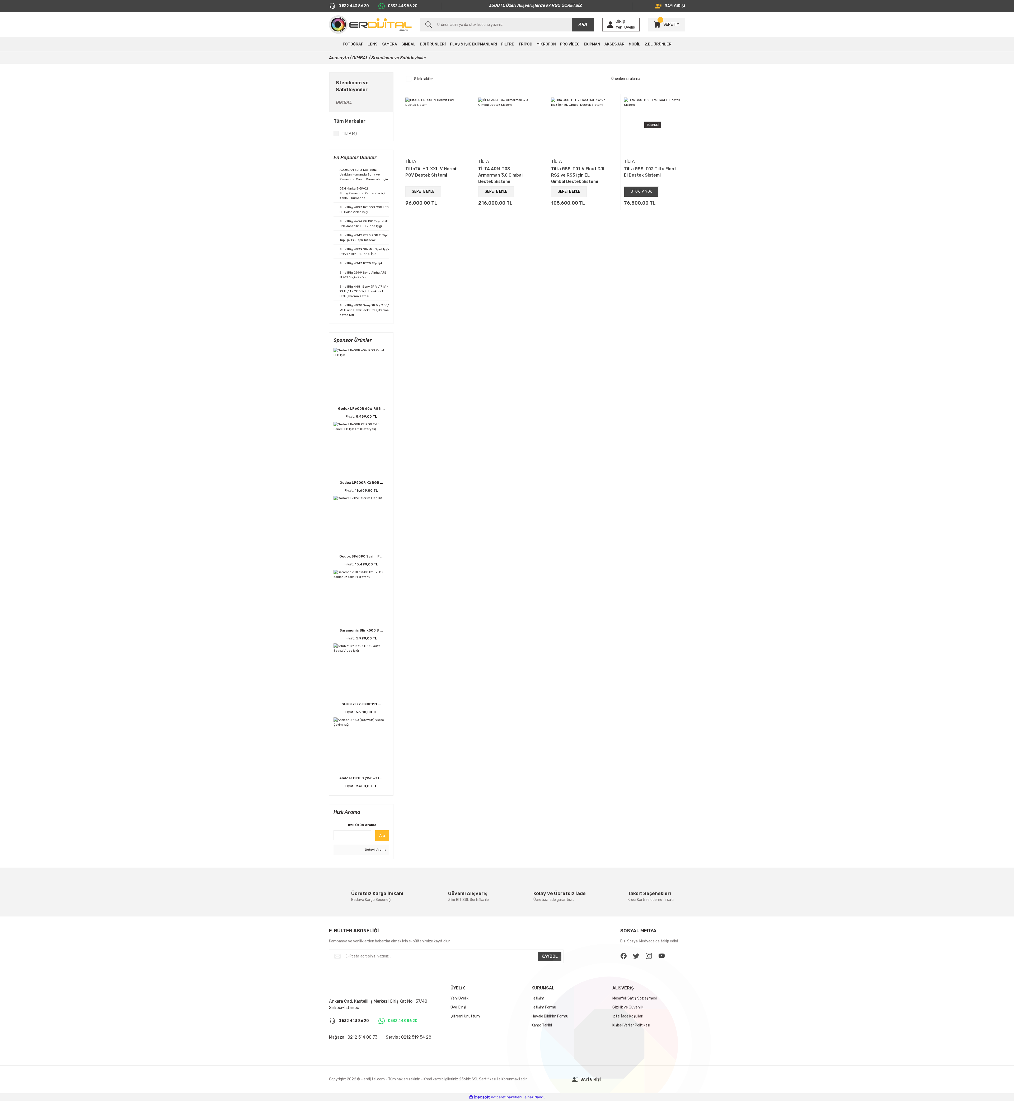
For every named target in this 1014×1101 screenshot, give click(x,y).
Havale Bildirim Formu (550, 1016)
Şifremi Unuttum (465, 1016)
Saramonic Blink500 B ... (361, 630)
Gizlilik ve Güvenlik (627, 1007)
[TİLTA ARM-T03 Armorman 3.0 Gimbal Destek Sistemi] (507, 126)
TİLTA (410, 161)
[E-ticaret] (506, 1097)
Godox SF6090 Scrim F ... (361, 556)
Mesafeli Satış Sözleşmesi (634, 998)
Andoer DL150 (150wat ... (361, 778)
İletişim (538, 998)
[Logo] (370, 24)
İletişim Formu (544, 1007)
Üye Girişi (458, 1007)
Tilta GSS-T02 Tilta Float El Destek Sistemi (650, 172)
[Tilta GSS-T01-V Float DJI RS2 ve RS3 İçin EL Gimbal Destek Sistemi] (580, 126)
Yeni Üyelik (625, 27)
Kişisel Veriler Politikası (631, 1025)
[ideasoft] (479, 1097)
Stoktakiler (423, 79)
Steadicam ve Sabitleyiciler (398, 57)
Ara (382, 835)
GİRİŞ (620, 21)
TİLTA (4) (349, 133)
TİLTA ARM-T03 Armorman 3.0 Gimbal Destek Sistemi (500, 175)
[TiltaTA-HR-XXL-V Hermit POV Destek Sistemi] (434, 126)
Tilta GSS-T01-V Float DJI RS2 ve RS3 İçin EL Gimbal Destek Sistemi (577, 175)
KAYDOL (550, 956)
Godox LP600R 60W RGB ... (361, 409)
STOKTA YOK (641, 191)
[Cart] (657, 24)
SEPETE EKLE (423, 191)
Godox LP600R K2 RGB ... (361, 483)
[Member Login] (610, 24)
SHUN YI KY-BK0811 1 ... (361, 704)
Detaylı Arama (375, 849)
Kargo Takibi (542, 1025)
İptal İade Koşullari (627, 1016)
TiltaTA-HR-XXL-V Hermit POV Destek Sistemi (431, 172)
